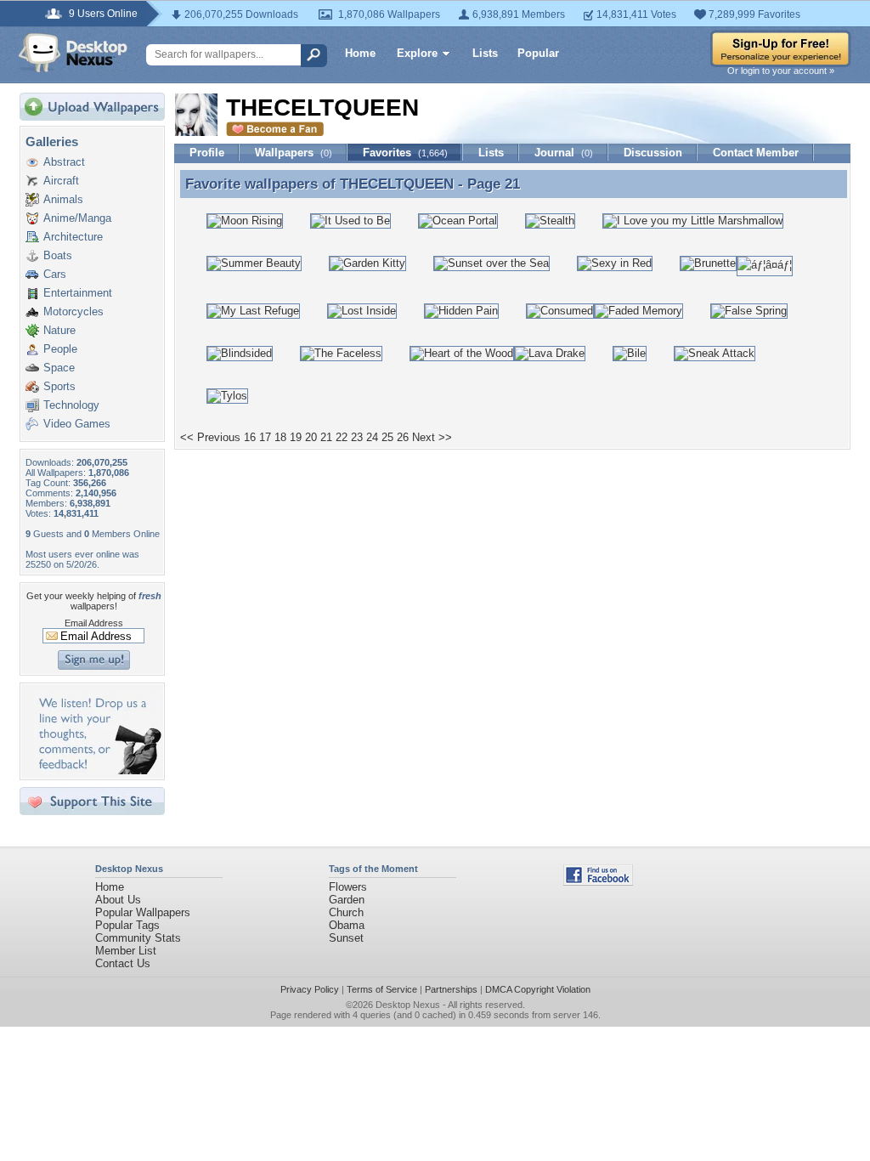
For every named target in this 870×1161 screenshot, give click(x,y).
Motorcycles (73, 311)
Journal (563, 152)
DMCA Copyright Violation (537, 989)
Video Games (76, 423)
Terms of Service (382, 989)
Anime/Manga (77, 218)
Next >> (432, 437)
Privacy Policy (309, 989)
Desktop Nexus (408, 1005)
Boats (57, 255)
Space (59, 367)
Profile (206, 152)
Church (346, 912)
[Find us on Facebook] (598, 881)
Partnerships (451, 989)
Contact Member (756, 152)
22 (341, 437)
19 (296, 437)
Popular (538, 53)
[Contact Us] (97, 770)
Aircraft (61, 180)
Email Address (94, 623)
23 (357, 437)
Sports (59, 386)
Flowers (348, 887)
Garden (346, 899)
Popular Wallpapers (142, 912)
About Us (118, 899)
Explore (417, 53)
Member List (125, 950)
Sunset (346, 938)
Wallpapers (293, 152)
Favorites (405, 152)
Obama (346, 925)
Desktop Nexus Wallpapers (73, 52)
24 (372, 437)
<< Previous (210, 437)
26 (403, 437)
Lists (485, 53)
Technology (71, 405)
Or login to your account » (780, 70)
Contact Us (122, 963)
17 (265, 437)
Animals (63, 199)
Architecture (73, 236)
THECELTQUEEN (397, 183)
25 (387, 437)
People (60, 349)
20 (311, 437)
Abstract (64, 162)
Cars (54, 274)
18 (280, 437)
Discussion (653, 152)
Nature (59, 330)
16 (250, 437)
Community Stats (138, 938)
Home (360, 53)
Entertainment (77, 292)
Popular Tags (127, 925)
